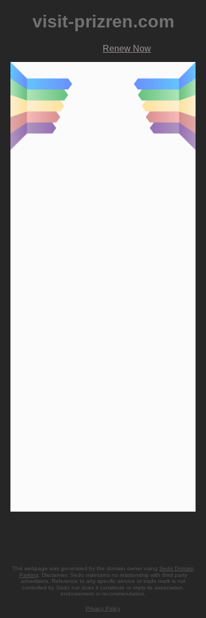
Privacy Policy (103, 608)
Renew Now (127, 48)
